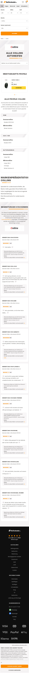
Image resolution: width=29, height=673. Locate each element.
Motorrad (12, 6)
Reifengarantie (14, 548)
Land (14, 564)
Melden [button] (5, 255)
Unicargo (6, 165)
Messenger (15, 613)
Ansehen (19, 88)
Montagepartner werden (14, 556)
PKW (2, 6)
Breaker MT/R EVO (9, 122)
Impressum (14, 559)
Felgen (6, 6)
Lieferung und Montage (14, 598)
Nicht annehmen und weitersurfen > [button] (19, 645)
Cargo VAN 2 (7, 163)
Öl (14, 592)
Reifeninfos (14, 551)
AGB (14, 562)
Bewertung (14, 554)
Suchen (14, 33)
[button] (17, 254)
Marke (2, 18)
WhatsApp (14, 610)
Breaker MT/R (7, 142)
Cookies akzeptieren (14, 666)
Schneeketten (14, 587)
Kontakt (14, 616)
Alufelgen (14, 584)
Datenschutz (14, 567)
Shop (14, 590)
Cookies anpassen (14, 670)
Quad (18, 6)
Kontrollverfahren (6, 219)
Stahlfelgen (14, 581)
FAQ (14, 619)
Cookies (14, 570)
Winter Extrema (8, 128)
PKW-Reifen (14, 579)
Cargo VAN (7, 157)
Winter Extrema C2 (9, 168)
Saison (6, 25)
